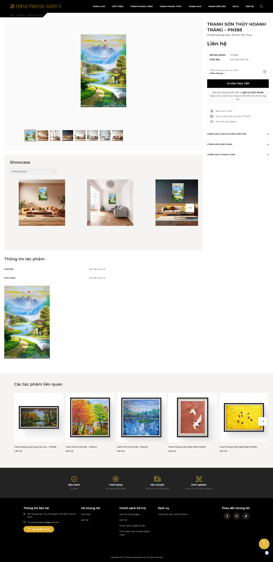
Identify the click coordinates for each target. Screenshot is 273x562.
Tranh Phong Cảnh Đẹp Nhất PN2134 (238, 447)
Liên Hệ (249, 6)
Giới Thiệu (117, 6)
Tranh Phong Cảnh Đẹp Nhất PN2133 (187, 447)
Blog (236, 6)
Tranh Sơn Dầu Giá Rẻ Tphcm (173, 514)
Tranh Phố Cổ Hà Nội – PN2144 (81, 447)
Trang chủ (12, 15)
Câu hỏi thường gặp (129, 514)
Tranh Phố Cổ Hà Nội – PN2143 (132, 447)
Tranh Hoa (195, 6)
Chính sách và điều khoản (132, 525)
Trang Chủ (99, 6)
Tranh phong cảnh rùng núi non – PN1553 (35, 447)
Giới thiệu (86, 514)
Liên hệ (84, 520)
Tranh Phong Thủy (171, 6)
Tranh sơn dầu (217, 6)
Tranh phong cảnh (141, 6)
